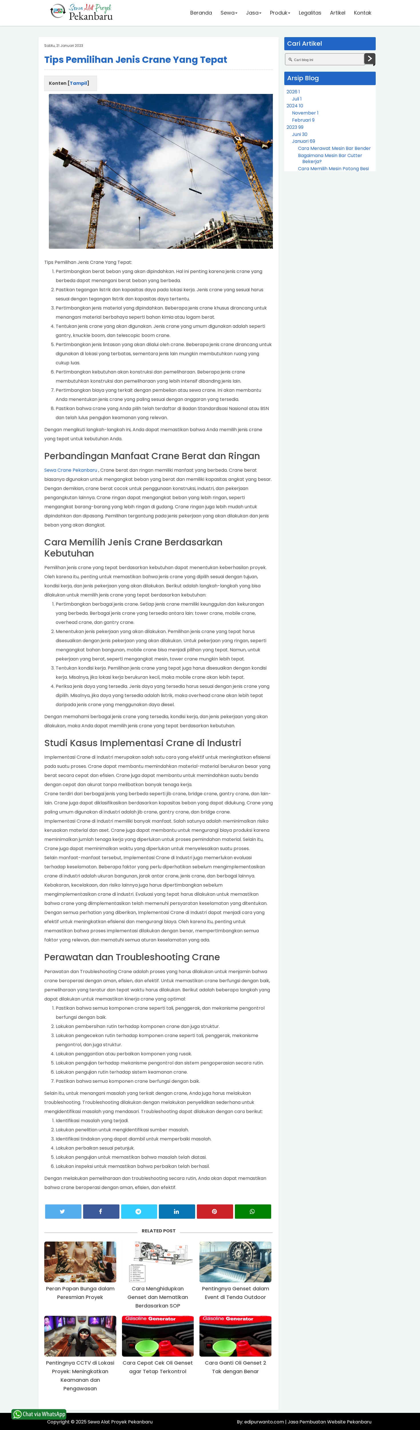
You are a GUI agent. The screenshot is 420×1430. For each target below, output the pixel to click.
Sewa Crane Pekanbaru (70, 470)
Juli (297, 99)
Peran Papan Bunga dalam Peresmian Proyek (80, 1293)
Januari (303, 141)
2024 (295, 106)
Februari (303, 120)
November (305, 113)
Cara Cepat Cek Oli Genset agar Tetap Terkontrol (158, 1367)
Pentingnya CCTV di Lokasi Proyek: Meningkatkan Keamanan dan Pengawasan (80, 1375)
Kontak (362, 12)
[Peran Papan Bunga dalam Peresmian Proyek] (80, 1262)
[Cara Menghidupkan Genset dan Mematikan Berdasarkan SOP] (158, 1262)
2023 (295, 127)
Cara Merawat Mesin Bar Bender (334, 148)
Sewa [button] (228, 12)
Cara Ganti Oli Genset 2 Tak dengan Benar (235, 1367)
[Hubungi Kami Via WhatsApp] (39, 1414)
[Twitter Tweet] (63, 1212)
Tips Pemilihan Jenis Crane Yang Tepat (135, 59)
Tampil (78, 83)
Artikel (337, 12)
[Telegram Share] (139, 1212)
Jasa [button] (252, 12)
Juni (299, 134)
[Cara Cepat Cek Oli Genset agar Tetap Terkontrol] (158, 1336)
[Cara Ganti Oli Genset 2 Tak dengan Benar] (235, 1336)
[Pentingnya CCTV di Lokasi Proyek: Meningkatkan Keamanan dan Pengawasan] (80, 1336)
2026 (293, 92)
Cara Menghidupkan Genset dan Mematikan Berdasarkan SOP (157, 1297)
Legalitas (310, 12)
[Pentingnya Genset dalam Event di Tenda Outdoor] (235, 1262)
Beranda (201, 12)
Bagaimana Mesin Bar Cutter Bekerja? (330, 158)
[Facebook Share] (101, 1212)
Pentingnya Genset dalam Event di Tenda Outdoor (235, 1293)
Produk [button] (278, 12)
